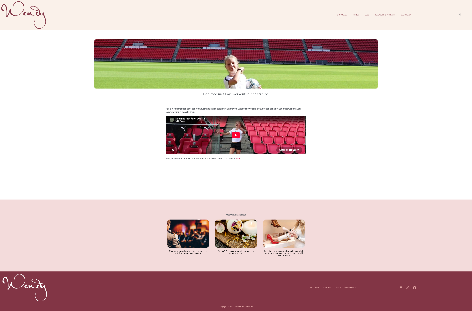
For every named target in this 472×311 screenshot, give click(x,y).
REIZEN (356, 15)
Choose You (342, 15)
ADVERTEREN (314, 287)
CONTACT (337, 287)
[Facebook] (415, 288)
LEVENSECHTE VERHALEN (385, 15)
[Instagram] (401, 288)
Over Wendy (406, 15)
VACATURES (326, 287)
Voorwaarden (350, 287)
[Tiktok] (408, 288)
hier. (238, 158)
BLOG (367, 15)
